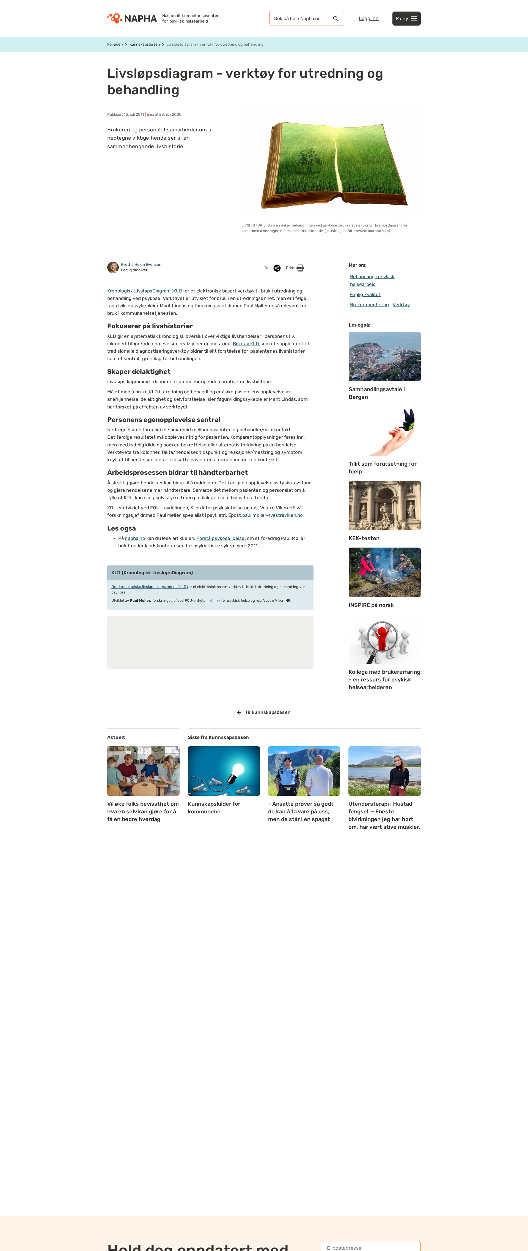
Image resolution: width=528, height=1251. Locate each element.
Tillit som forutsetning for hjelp (383, 467)
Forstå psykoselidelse (220, 538)
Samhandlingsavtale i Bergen (377, 393)
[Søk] (335, 18)
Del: (269, 268)
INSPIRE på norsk (371, 605)
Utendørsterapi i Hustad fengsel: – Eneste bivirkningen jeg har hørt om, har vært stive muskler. (384, 815)
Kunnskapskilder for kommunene (214, 807)
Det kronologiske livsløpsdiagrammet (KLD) (149, 586)
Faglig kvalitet (365, 294)
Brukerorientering (369, 304)
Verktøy (401, 304)
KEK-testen (364, 538)
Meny (402, 18)
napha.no (135, 538)
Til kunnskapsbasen (268, 712)
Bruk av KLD (246, 343)
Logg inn (369, 18)
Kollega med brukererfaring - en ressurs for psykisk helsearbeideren (384, 680)
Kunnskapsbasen (145, 44)
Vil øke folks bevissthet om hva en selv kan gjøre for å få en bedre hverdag (143, 811)
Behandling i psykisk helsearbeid (372, 280)
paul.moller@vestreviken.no (272, 515)
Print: (291, 268)
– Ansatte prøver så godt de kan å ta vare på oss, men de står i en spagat (301, 811)
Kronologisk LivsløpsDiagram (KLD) (145, 291)
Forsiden (115, 44)
